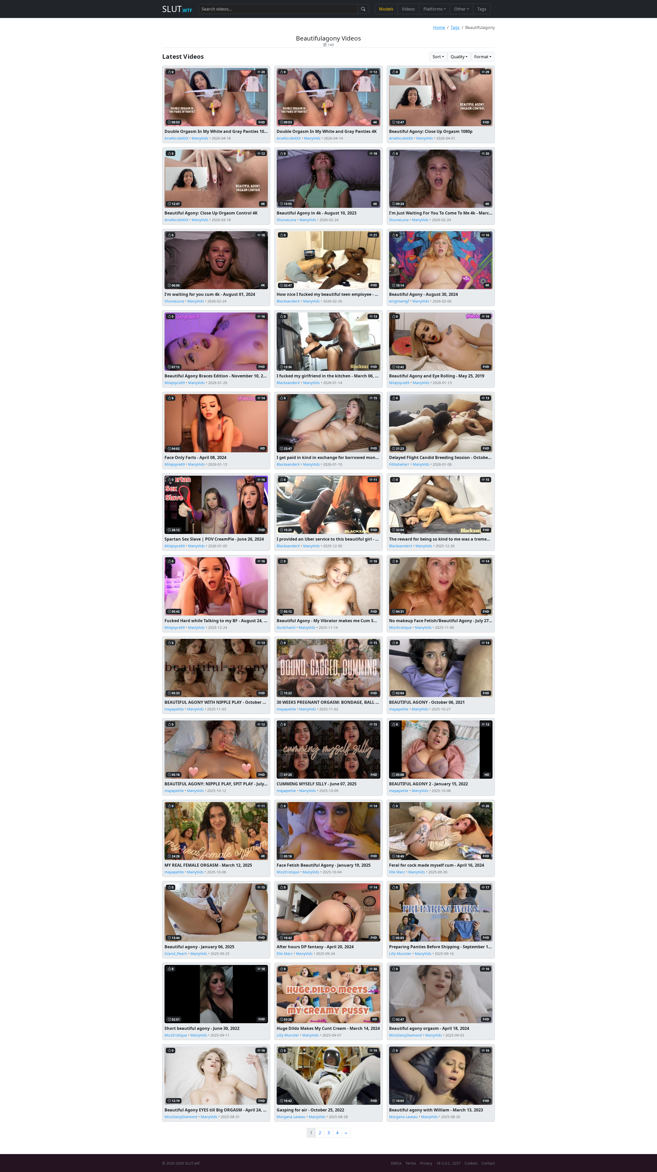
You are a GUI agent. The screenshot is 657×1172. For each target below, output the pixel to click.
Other (460, 9)
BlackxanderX (288, 301)
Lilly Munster (400, 953)
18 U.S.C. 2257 (448, 1163)
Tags (481, 9)
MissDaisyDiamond (405, 1035)
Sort (437, 57)
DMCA (396, 1163)
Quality (458, 57)
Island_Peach (176, 953)
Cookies (471, 1163)
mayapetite (174, 709)
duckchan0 (286, 627)
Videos (408, 9)
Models (386, 9)
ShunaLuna (286, 219)
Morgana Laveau (291, 1116)
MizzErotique (400, 627)
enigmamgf (399, 301)
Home (439, 27)
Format (481, 57)
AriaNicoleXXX (176, 138)
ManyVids (200, 138)
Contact (488, 1163)
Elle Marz (397, 872)
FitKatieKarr (399, 464)
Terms (410, 1163)
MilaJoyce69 (175, 382)
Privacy (426, 1163)
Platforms (433, 9)
